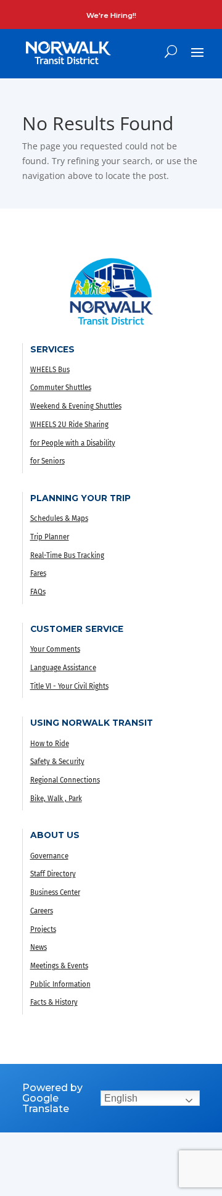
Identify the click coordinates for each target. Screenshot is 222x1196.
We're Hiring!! (111, 15)
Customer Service (76, 629)
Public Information (60, 984)
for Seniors (47, 461)
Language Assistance (63, 667)
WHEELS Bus (50, 369)
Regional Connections (65, 780)
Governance (49, 856)
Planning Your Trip (80, 498)
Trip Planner (49, 537)
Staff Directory (53, 874)
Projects (43, 929)
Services (52, 349)
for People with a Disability (72, 443)
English (121, 1098)
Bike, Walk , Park (56, 798)
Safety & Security (57, 761)
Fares (38, 573)
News (38, 947)
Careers (41, 911)
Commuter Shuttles (60, 387)
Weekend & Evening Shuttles (75, 406)
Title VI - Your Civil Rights (69, 686)
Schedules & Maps (59, 518)
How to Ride (49, 743)
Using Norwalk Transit (91, 723)
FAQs (38, 592)
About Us (55, 835)
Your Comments (55, 649)
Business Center (55, 892)
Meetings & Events (59, 965)
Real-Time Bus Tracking (67, 555)
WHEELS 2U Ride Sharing (69, 424)
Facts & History (54, 1002)
